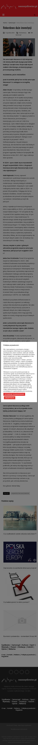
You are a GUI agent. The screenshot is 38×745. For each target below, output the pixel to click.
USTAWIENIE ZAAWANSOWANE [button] (14, 394)
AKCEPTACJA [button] (9, 397)
